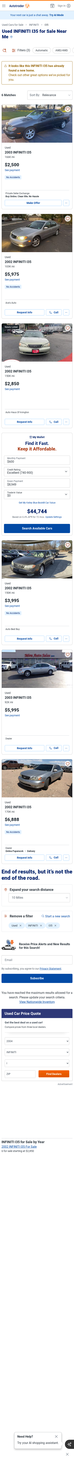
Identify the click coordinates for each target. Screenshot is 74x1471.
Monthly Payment (16, 458)
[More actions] (66, 203)
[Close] (56, 1436)
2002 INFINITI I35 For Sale (19, 1146)
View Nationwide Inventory (37, 1002)
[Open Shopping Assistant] (69, 1444)
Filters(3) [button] (23, 50)
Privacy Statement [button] (50, 968)
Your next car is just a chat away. (37, 15)
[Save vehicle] (68, 109)
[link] (13, 177)
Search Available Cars (37, 528)
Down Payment (15, 481)
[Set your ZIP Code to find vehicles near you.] (12, 37)
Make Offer (33, 202)
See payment (12, 170)
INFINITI (34, 24)
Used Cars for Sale (12, 24)
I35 (46, 24)
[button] (52, 5)
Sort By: (35, 95)
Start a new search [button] (57, 916)
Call (56, 312)
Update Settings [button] (53, 517)
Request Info (24, 312)
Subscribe (37, 978)
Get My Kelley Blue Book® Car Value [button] (37, 502)
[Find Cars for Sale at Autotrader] (19, 6)
